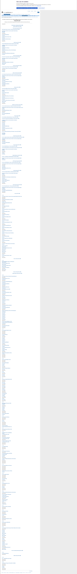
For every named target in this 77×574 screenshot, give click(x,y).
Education (29, 14)
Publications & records (24, 15)
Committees (20, 15)
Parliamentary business (7, 14)
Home (2, 14)
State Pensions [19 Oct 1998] (17, 42)
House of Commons (4, 15)
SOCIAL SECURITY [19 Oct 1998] (17, 26)
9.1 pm (2, 505)
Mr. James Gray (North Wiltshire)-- (6, 171)
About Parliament (18, 14)
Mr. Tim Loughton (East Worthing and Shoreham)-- (8, 131)
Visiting (26, 14)
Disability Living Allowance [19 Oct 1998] (17, 104)
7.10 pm (3, 431)
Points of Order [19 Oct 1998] (17, 258)
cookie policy (39, 5)
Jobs (14, 572)
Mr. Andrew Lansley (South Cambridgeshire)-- (7, 118)
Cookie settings (41, 8)
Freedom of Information (11, 572)
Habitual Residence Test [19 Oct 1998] (17, 155)
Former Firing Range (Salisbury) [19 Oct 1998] (17, 550)
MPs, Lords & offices (13, 14)
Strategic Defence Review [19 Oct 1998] (17, 273)
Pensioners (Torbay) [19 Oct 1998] (17, 65)
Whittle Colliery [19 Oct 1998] (17, 555)
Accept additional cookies (21, 8)
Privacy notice (24, 572)
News (32, 15)
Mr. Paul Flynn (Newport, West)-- (6, 88)
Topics (34, 15)
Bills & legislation (16, 15)
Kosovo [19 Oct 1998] (17, 193)
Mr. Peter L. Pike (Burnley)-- (5, 156)
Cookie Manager (29, 572)
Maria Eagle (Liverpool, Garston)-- (6, 29)
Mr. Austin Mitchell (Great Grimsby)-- (6, 43)
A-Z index (2, 572)
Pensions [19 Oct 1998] (16, 118)
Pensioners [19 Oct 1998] (17, 87)
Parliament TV (29, 15)
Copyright (21, 572)
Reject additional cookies (32, 8)
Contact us (7, 572)
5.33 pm (3, 358)
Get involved (23, 14)
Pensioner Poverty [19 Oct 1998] (17, 55)
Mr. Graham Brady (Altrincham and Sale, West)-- (8, 147)
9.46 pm (3, 526)
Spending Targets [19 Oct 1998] (17, 170)
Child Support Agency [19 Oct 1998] (15, 29)
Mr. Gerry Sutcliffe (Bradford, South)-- (6, 162)
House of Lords (9, 15)
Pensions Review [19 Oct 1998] (18, 147)
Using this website (17, 572)
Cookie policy (27, 572)
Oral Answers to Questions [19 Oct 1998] (17, 25)
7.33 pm (3, 445)
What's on (12, 15)
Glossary (5, 572)
